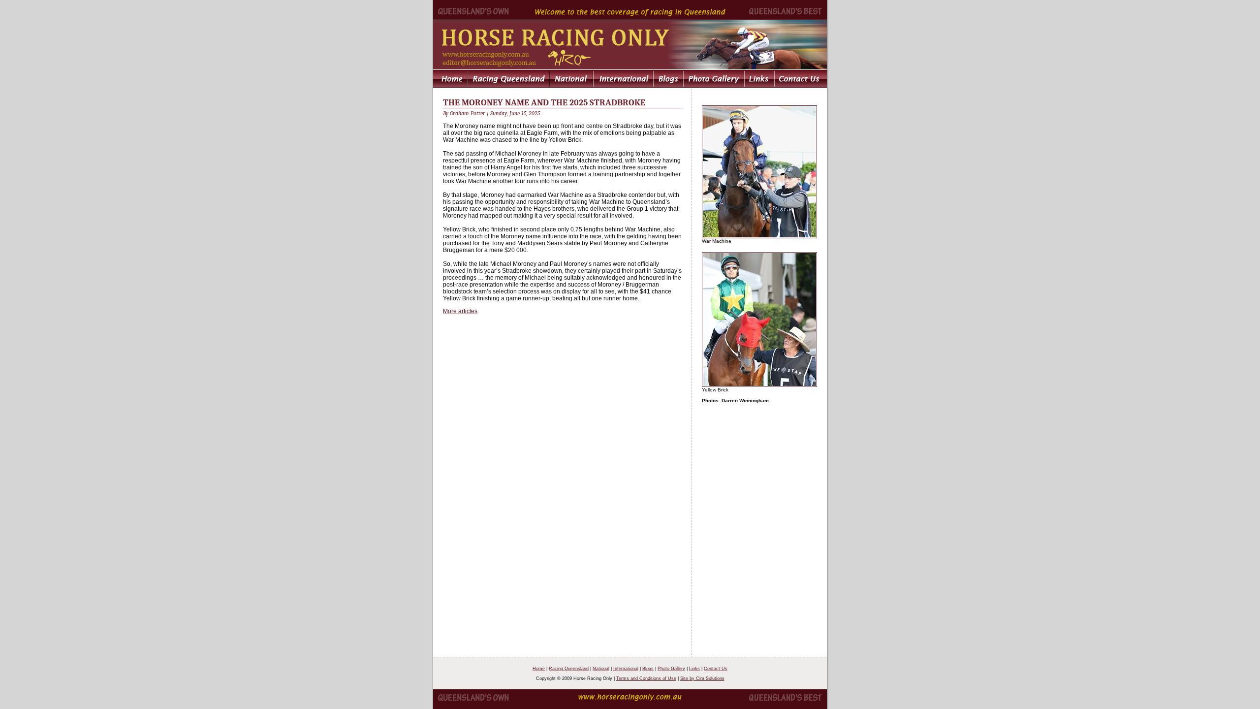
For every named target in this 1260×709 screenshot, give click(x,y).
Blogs (648, 668)
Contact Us (715, 668)
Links (694, 668)
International (625, 668)
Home (539, 668)
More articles (460, 311)
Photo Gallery (671, 668)
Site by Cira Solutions (702, 678)
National (601, 668)
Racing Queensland (569, 668)
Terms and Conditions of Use (646, 678)
